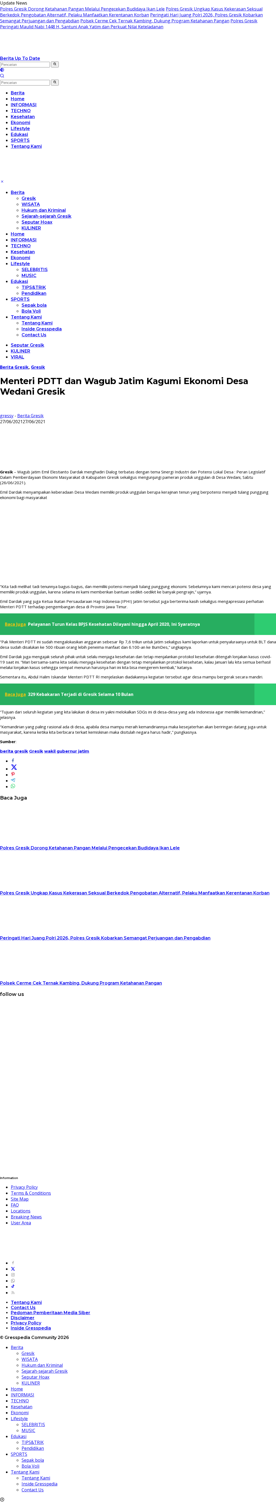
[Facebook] (13, 1263)
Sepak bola (34, 305)
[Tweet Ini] (14, 769)
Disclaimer (22, 1317)
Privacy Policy (24, 1187)
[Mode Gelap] (2, 70)
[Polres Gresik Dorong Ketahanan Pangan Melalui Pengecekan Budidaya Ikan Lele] (33, 842)
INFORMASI (24, 239)
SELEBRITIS (35, 269)
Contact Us (34, 334)
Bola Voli (31, 311)
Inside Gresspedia (42, 329)
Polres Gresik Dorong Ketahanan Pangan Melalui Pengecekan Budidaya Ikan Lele (82, 9)
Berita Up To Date (20, 58)
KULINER (31, 228)
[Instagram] (13, 1275)
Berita (18, 192)
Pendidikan (34, 293)
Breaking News (26, 1217)
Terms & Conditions (31, 1193)
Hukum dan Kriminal (44, 210)
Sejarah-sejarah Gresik (46, 216)
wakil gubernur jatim (66, 751)
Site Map (20, 1199)
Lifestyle (20, 263)
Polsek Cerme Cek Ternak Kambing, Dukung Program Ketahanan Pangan (154, 21)
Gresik (29, 198)
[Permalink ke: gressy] (4, 410)
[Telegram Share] (13, 781)
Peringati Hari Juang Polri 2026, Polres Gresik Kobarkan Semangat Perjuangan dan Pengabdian (105, 938)
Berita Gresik (14, 367)
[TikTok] (13, 1287)
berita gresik (14, 751)
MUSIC (29, 275)
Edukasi (19, 281)
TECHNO (21, 245)
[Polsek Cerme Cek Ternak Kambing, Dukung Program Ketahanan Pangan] (33, 977)
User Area (21, 1223)
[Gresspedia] (54, 52)
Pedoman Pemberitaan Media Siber (50, 1312)
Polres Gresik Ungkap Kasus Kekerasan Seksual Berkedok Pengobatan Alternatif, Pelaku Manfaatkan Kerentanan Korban (131, 12)
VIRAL (17, 357)
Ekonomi (20, 257)
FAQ (15, 1205)
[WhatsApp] (13, 1281)
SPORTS (20, 299)
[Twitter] (13, 1269)
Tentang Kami (26, 317)
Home (18, 234)
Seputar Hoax (37, 222)
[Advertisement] (138, 542)
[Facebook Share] (13, 761)
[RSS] (13, 1293)
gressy (6, 416)
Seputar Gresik (27, 345)
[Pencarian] (2, 76)
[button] (55, 64)
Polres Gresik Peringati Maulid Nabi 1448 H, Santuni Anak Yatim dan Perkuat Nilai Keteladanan (128, 24)
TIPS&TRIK (34, 287)
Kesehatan (23, 251)
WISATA (31, 204)
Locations (20, 1211)
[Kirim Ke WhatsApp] (13, 787)
